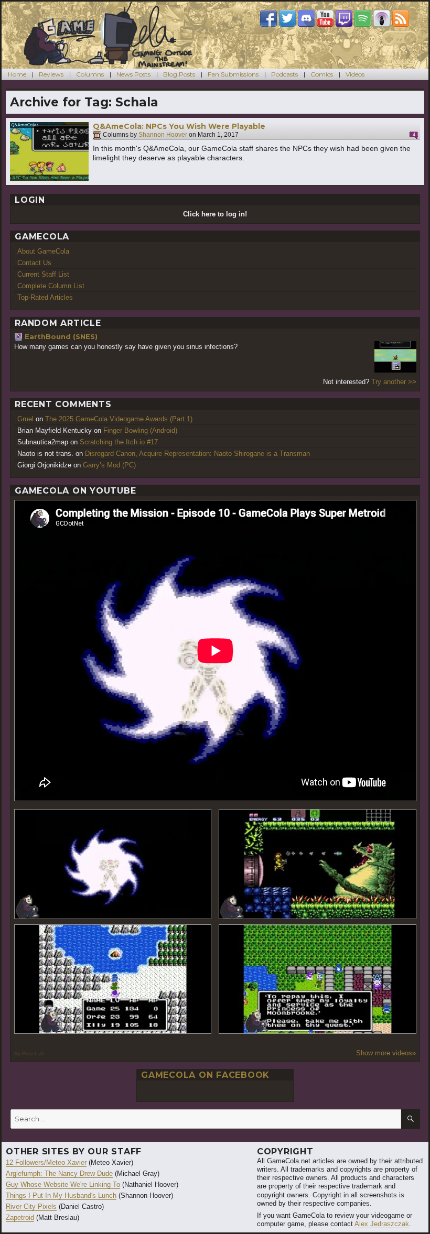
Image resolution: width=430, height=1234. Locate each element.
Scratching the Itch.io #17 (119, 442)
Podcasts (284, 74)
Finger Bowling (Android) (140, 430)
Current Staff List (43, 274)
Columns (90, 74)
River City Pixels (31, 1206)
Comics (321, 74)
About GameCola (43, 251)
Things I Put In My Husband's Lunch (61, 1195)
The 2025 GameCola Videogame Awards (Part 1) (118, 419)
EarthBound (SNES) (61, 336)
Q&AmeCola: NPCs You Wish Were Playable (179, 126)
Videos (355, 74)
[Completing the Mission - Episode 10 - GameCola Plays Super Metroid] (113, 864)
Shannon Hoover (162, 135)
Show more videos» (386, 1053)
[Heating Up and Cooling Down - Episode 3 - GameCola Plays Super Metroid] (317, 864)
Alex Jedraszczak (381, 1224)
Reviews (51, 74)
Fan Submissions (233, 74)
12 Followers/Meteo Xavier (46, 1162)
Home (17, 74)
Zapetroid (20, 1217)
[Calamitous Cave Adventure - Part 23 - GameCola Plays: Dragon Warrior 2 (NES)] (113, 979)
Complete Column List (50, 286)
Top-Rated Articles (45, 297)
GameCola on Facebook (205, 1075)
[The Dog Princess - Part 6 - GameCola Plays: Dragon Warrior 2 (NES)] (317, 979)
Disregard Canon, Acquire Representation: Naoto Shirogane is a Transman (197, 453)
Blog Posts (179, 74)
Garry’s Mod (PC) (109, 465)
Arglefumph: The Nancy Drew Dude (59, 1173)
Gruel (25, 419)
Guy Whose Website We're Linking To (63, 1184)
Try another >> (393, 382)
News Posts (133, 74)
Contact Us (34, 263)
